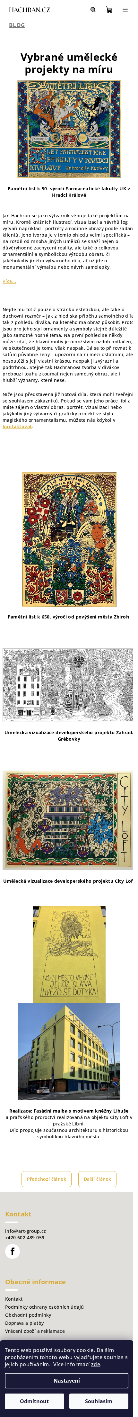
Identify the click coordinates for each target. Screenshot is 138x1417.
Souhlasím (98, 1401)
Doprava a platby (24, 1323)
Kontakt (14, 1299)
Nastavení (67, 1380)
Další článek (97, 1179)
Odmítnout (34, 1401)
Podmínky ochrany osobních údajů (44, 1307)
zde (95, 1364)
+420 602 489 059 (24, 1237)
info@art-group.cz (25, 1231)
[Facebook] (12, 1251)
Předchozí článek (46, 1179)
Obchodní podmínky (28, 1315)
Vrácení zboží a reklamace (35, 1331)
